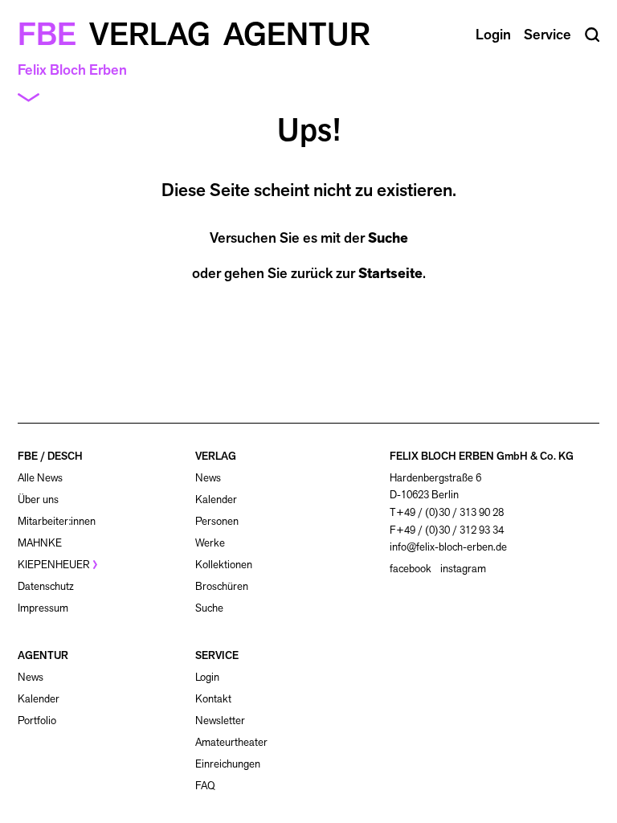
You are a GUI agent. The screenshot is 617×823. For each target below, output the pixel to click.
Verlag (149, 34)
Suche (388, 238)
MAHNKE (40, 543)
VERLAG (215, 456)
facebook (410, 569)
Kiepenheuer (54, 564)
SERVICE (217, 655)
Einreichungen (227, 764)
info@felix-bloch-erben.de (448, 547)
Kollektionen (223, 564)
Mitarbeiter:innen (57, 521)
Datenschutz (46, 586)
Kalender (216, 499)
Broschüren (221, 586)
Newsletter (220, 720)
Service (547, 34)
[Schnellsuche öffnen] (592, 35)
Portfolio (37, 720)
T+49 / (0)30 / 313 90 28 (447, 512)
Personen (217, 521)
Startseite (390, 273)
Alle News (40, 478)
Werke (210, 543)
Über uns (38, 499)
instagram (463, 569)
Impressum (43, 608)
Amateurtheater (231, 742)
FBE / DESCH (50, 456)
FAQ (205, 785)
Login (207, 677)
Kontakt (213, 699)
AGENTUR (43, 655)
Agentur (296, 34)
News (208, 478)
